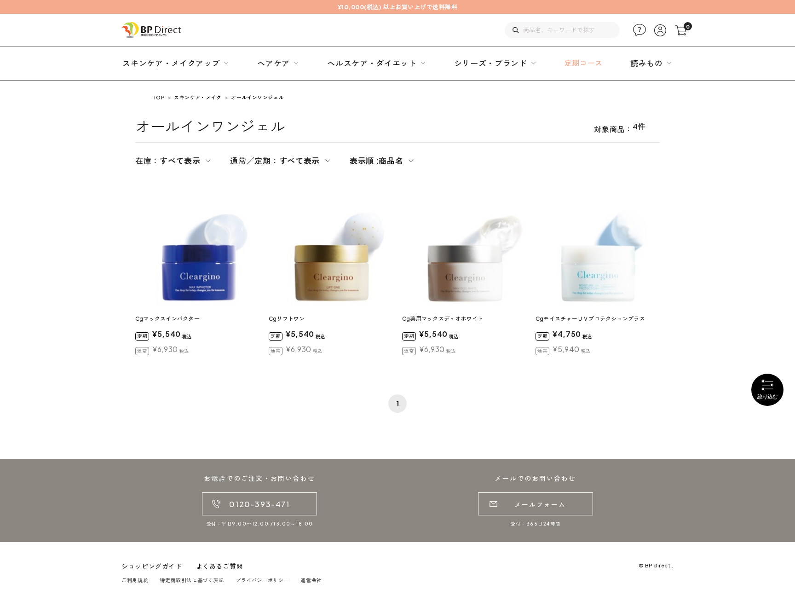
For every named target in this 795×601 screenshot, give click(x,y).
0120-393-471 (259, 504)
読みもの (646, 63)
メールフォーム (540, 504)
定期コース (584, 63)
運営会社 (311, 580)
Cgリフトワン (287, 318)
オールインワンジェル (257, 97)
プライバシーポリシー (262, 580)
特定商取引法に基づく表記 (192, 580)
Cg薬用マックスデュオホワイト (443, 318)
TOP (159, 97)
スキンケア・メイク (197, 97)
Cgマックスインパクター (167, 318)
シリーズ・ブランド (490, 63)
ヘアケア (273, 63)
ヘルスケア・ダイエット (371, 63)
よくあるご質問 (219, 566)
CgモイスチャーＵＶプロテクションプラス (590, 318)
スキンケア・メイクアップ (171, 63)
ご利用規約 (134, 580)
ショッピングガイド (151, 566)
